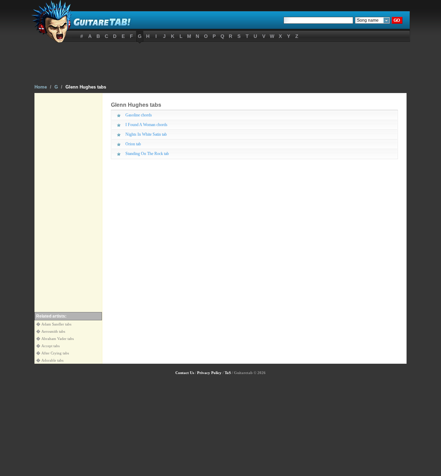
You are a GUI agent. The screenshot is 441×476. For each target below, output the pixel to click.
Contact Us (184, 373)
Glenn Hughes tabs (85, 87)
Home (40, 87)
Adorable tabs (52, 360)
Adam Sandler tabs (56, 324)
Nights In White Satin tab (146, 134)
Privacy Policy (209, 373)
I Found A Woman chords (146, 124)
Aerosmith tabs (53, 331)
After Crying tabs (55, 353)
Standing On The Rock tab (147, 153)
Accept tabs (50, 346)
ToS (228, 373)
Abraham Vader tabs (57, 339)
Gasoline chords (138, 115)
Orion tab (133, 144)
